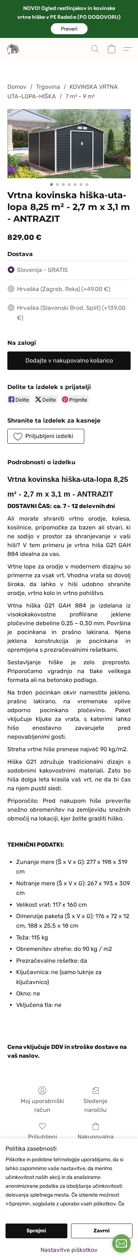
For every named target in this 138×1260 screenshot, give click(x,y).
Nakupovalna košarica (96, 1141)
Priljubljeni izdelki (42, 1141)
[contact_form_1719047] (121, 1243)
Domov (16, 86)
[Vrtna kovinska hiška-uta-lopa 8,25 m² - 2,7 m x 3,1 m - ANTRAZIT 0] (69, 143)
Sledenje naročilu (95, 1105)
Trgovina (48, 86)
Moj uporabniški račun (42, 1105)
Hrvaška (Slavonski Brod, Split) (71, 312)
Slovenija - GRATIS (42, 269)
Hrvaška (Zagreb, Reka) (63, 289)
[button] (69, 28)
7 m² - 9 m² (80, 96)
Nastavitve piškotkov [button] (69, 1249)
